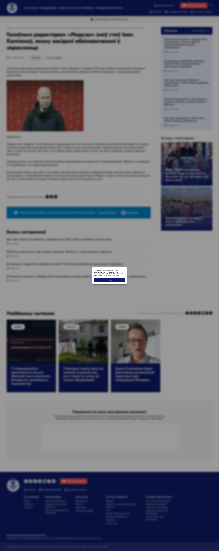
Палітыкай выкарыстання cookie (110, 275)
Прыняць (109, 280)
